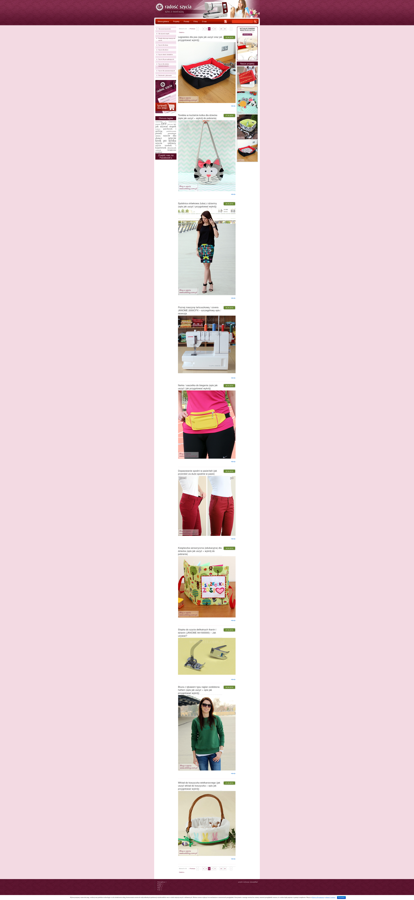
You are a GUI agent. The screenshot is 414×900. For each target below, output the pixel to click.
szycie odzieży (165, 143)
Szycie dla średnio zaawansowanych (163, 65)
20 (221, 29)
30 (225, 29)
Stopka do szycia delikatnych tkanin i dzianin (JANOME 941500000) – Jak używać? (197, 632)
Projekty (176, 21)
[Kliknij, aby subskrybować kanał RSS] (225, 21)
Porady (186, 21)
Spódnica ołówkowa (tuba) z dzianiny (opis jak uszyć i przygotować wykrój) (197, 205)
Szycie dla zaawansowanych (166, 70)
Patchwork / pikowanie (165, 75)
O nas (204, 21)
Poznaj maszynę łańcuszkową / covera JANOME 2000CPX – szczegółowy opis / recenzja (199, 310)
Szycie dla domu (163, 45)
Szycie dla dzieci (163, 50)
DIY (164, 123)
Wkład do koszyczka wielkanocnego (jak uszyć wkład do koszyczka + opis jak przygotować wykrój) (199, 785)
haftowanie (170, 124)
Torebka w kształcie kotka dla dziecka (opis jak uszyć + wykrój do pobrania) (197, 116)
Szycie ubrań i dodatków (165, 54)
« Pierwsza (192, 29)
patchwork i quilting (165, 130)
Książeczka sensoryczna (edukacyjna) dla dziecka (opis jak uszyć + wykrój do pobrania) (200, 551)
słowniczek (171, 148)
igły (175, 124)
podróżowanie (171, 131)
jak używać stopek (165, 126)
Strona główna (163, 21)
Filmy (196, 21)
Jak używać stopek (163, 33)
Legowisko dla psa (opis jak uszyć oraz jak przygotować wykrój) (200, 38)
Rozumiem (341, 897)
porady (158, 133)
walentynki (158, 150)
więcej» (233, 106)
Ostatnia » (182, 32)
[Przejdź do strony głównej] (173, 8)
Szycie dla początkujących (166, 59)
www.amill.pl (254, 882)
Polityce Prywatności (318, 897)
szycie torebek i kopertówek (165, 146)
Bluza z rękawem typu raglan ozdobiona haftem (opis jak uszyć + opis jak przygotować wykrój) (199, 690)
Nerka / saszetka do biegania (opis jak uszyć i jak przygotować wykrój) (198, 386)
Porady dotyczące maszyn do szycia (166, 39)
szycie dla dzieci (165, 137)
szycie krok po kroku (165, 139)
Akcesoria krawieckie (164, 29)
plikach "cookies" (330, 897)
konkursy (157, 129)
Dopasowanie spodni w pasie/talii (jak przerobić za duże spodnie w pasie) (197, 472)
